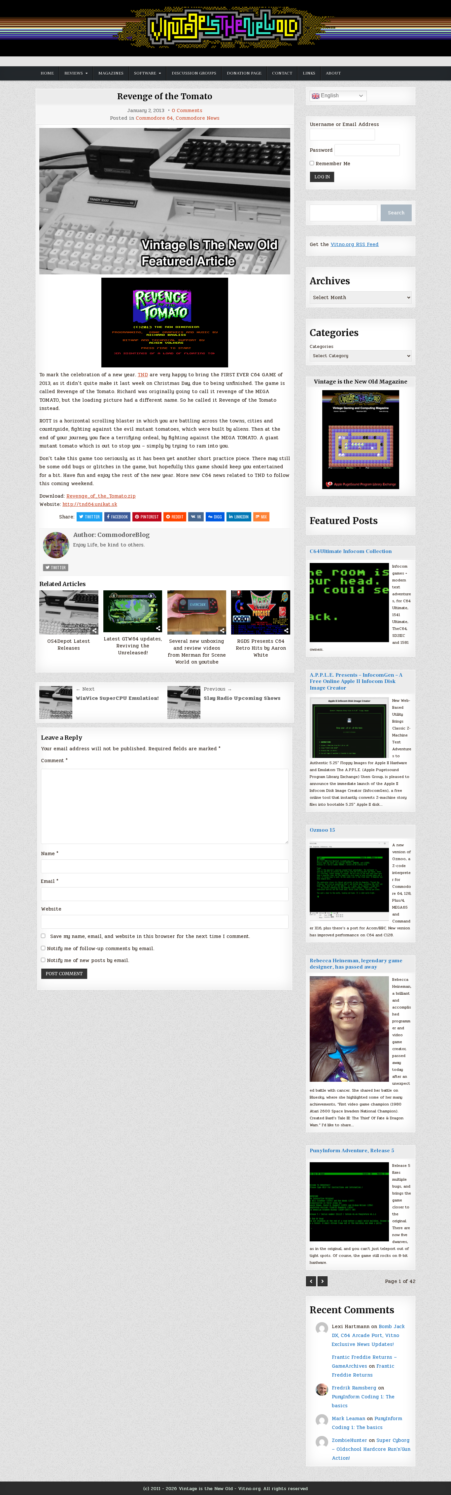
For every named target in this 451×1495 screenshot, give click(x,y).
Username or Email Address (344, 124)
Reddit (178, 516)
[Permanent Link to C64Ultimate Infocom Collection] (349, 602)
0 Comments (187, 110)
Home (47, 73)
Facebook (119, 516)
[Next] (323, 1281)
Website (51, 909)
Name (49, 853)
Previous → (218, 689)
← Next (85, 689)
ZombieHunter (349, 1440)
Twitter (92, 516)
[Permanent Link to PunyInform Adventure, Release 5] (349, 1201)
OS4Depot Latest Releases (68, 645)
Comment (54, 760)
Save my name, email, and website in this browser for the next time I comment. (150, 936)
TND (143, 375)
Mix (264, 516)
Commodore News (198, 118)
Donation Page (244, 73)
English (329, 95)
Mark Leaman (348, 1418)
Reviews (73, 73)
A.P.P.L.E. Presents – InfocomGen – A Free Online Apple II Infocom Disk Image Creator (356, 681)
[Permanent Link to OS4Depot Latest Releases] (68, 612)
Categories (321, 346)
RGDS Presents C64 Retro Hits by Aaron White (261, 648)
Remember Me (332, 164)
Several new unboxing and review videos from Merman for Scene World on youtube (197, 652)
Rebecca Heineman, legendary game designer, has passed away (356, 963)
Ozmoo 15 (322, 830)
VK (199, 516)
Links (309, 73)
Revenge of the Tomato (164, 96)
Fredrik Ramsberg (354, 1388)
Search (396, 213)
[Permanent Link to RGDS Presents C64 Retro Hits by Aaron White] (260, 612)
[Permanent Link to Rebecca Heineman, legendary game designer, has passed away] (349, 1029)
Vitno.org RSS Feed (354, 244)
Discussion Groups (194, 73)
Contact (282, 73)
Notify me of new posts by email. (88, 960)
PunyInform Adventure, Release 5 (352, 1150)
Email (49, 881)
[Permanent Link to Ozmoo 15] (349, 881)
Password (321, 150)
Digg (218, 516)
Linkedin (241, 516)
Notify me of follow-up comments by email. (100, 948)
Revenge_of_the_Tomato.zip (101, 496)
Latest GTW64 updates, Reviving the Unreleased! (133, 646)
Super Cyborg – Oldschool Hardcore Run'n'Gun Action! (371, 1449)
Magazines (110, 73)
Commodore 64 (154, 118)
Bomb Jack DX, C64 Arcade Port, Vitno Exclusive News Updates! (368, 1335)
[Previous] (311, 1281)
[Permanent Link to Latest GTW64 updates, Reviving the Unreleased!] (132, 611)
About (333, 73)
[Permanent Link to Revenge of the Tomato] (164, 201)
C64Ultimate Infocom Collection (351, 551)
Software (145, 73)
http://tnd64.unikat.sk (89, 504)
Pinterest (150, 516)
